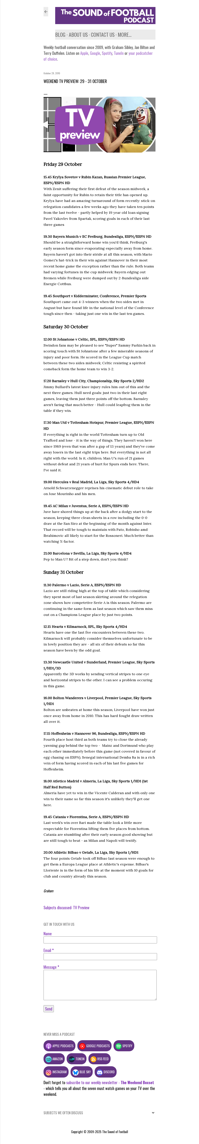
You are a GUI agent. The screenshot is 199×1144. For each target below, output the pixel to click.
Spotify (107, 53)
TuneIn (119, 53)
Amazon (57, 1058)
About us (78, 34)
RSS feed (103, 1058)
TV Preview (81, 907)
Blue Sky (85, 1071)
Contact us (102, 34)
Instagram (59, 1071)
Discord (109, 1071)
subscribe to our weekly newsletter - (110, 1082)
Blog (60, 34)
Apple (84, 53)
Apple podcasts (62, 1045)
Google (94, 53)
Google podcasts (98, 1045)
